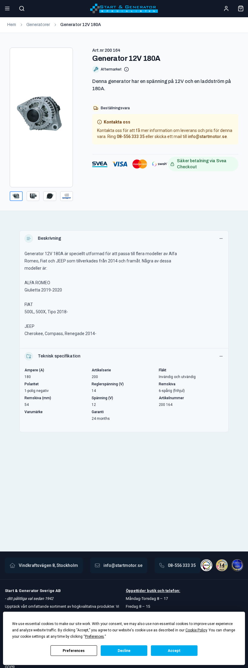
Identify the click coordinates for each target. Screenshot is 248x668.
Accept (174, 651)
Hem (11, 24)
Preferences (74, 651)
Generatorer (38, 24)
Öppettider (136, 590)
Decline (124, 651)
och (160, 590)
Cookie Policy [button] (196, 630)
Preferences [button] (94, 636)
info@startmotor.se (207, 136)
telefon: (172, 590)
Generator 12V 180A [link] (80, 24)
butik (151, 590)
